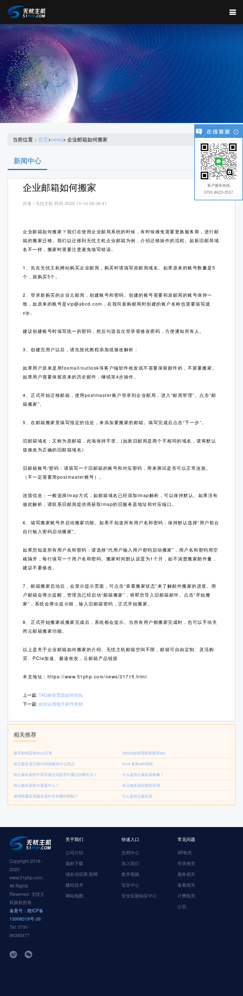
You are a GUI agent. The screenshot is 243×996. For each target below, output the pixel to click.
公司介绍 (74, 852)
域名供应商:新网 (81, 874)
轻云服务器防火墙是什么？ (36, 785)
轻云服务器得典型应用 (141, 785)
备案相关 (186, 885)
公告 (182, 906)
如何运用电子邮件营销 (61, 704)
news (57, 139)
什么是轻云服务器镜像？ (143, 774)
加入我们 (130, 863)
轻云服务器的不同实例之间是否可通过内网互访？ (55, 774)
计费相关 (186, 895)
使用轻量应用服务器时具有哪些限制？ (46, 796)
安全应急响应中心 (139, 895)
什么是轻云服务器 (137, 796)
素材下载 (74, 863)
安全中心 (130, 885)
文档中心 (130, 852)
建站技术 (74, 885)
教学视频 (130, 874)
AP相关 (185, 852)
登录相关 (186, 863)
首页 (43, 139)
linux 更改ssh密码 (137, 763)
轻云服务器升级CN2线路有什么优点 (44, 763)
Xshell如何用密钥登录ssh (143, 752)
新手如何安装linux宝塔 (33, 752)
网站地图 (74, 895)
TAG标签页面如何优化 (61, 695)
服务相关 (186, 874)
